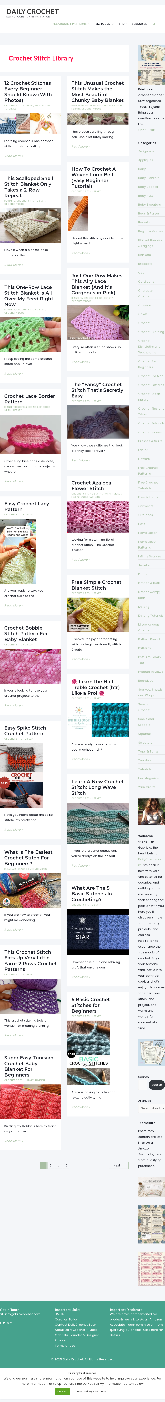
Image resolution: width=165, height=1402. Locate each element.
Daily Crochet (32, 11)
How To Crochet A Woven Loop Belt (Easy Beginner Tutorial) (93, 177)
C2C (141, 273)
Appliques (145, 160)
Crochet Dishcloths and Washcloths (149, 346)
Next (119, 1165)
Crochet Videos (91, 108)
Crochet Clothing (151, 332)
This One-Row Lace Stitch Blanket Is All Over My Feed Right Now (28, 295)
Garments (146, 506)
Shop (123, 23)
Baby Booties (148, 187)
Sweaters (145, 743)
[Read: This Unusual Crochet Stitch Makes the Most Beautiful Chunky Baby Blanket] (97, 119)
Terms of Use (65, 1346)
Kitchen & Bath (149, 583)
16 (66, 1165)
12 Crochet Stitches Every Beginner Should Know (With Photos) (28, 91)
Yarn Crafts (147, 787)
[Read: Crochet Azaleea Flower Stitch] (97, 517)
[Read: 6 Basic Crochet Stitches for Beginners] (88, 1053)
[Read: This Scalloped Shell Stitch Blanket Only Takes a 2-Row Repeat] (30, 225)
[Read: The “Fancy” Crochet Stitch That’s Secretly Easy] (97, 422)
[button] (154, 24)
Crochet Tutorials (151, 423)
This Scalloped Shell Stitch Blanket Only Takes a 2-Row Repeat (28, 187)
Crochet (144, 323)
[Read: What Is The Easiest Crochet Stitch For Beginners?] (30, 890)
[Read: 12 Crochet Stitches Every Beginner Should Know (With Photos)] (30, 123)
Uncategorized (149, 778)
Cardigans (146, 282)
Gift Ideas (145, 515)
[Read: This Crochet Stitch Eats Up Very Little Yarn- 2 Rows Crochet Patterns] (30, 996)
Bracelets (10, 868)
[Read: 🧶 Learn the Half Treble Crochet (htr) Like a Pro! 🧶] (97, 720)
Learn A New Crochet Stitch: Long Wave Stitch (97, 787)
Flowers (144, 459)
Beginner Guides (150, 231)
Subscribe (139, 23)
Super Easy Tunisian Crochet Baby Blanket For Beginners (29, 1066)
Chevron (144, 305)
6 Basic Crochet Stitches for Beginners (90, 1005)
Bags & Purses (149, 213)
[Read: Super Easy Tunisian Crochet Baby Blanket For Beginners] (30, 1102)
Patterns (144, 648)
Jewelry (144, 565)
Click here (150, 1330)
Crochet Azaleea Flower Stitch (91, 485)
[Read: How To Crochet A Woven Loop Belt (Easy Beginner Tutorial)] (77, 213)
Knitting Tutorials (151, 616)
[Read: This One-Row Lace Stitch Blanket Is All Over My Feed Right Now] (30, 334)
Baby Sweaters (149, 205)
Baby (142, 169)
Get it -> (148, 130)
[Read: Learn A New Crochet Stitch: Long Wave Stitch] (97, 823)
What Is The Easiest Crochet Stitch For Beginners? (28, 857)
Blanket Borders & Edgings (21, 407)
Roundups (145, 681)
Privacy (60, 1340)
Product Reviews (150, 672)
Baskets (144, 222)
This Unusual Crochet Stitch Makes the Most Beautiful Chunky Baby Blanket (97, 91)
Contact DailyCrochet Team (76, 1325)
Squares (144, 734)
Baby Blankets (80, 105)
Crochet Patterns (151, 385)
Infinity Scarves (149, 556)
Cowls (143, 314)
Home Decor (147, 533)
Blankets (95, 105)
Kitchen (143, 574)
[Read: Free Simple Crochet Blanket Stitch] (97, 615)
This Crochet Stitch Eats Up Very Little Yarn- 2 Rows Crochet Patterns (30, 960)
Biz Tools (102, 23)
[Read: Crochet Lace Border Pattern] (30, 434)
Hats (141, 524)
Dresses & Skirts (150, 441)
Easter (143, 450)
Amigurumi (146, 151)
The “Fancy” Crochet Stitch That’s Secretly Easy (97, 390)
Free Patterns (148, 497)
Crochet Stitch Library (18, 105)
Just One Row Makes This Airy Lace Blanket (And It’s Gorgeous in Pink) (96, 284)
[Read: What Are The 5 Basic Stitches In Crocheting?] (97, 932)
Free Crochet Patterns (69, 23)
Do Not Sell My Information (92, 1391)
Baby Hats (146, 196)
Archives (144, 1101)
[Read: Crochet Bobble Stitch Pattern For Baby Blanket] (30, 666)
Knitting (144, 607)
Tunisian (40, 1080)
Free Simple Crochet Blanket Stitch (96, 585)
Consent (62, 1391)
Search (143, 1077)
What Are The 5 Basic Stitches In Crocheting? (91, 893)
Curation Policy (66, 1319)
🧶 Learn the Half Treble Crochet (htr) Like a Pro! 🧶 (95, 687)
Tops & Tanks (148, 751)
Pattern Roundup (151, 639)
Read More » (13, 156)
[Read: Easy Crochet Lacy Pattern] (18, 551)
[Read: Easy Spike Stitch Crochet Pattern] (21, 775)
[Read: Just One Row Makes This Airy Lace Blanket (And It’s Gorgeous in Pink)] (97, 323)
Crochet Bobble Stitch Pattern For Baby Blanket (26, 633)
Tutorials (145, 769)
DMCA (59, 1314)
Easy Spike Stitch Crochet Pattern (25, 730)
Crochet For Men (150, 376)
